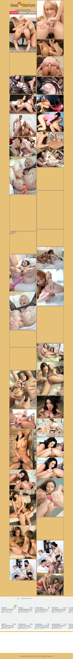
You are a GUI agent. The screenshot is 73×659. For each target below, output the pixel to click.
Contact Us (50, 656)
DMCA (44, 656)
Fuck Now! (31, 12)
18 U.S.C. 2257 (37, 656)
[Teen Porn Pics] (22, 5)
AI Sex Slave (14, 12)
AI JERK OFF (23, 12)
